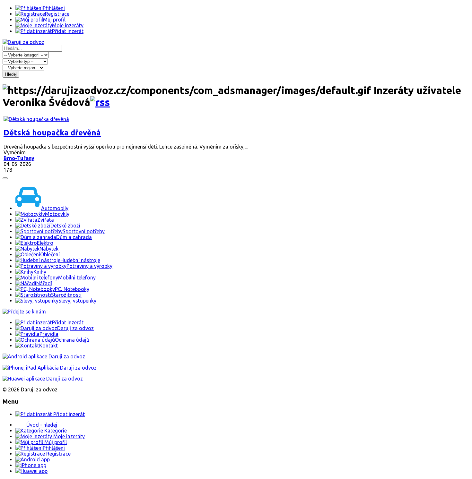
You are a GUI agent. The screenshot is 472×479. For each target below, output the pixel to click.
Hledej (11, 74)
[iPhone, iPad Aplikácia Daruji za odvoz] (50, 368)
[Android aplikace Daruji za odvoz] (44, 356)
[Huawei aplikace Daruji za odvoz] (43, 378)
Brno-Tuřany (19, 158)
